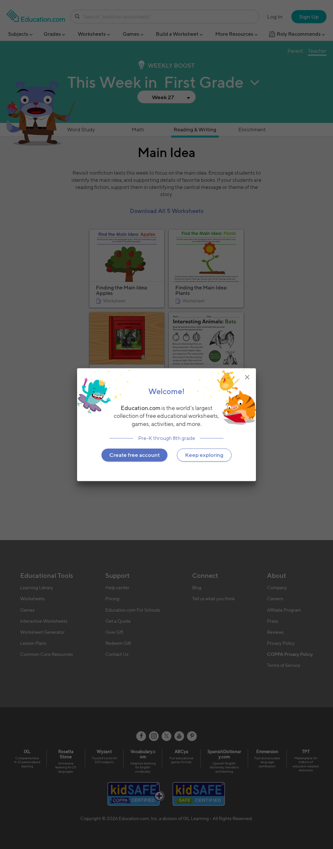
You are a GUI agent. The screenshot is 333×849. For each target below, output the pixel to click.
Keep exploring (204, 455)
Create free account (134, 455)
